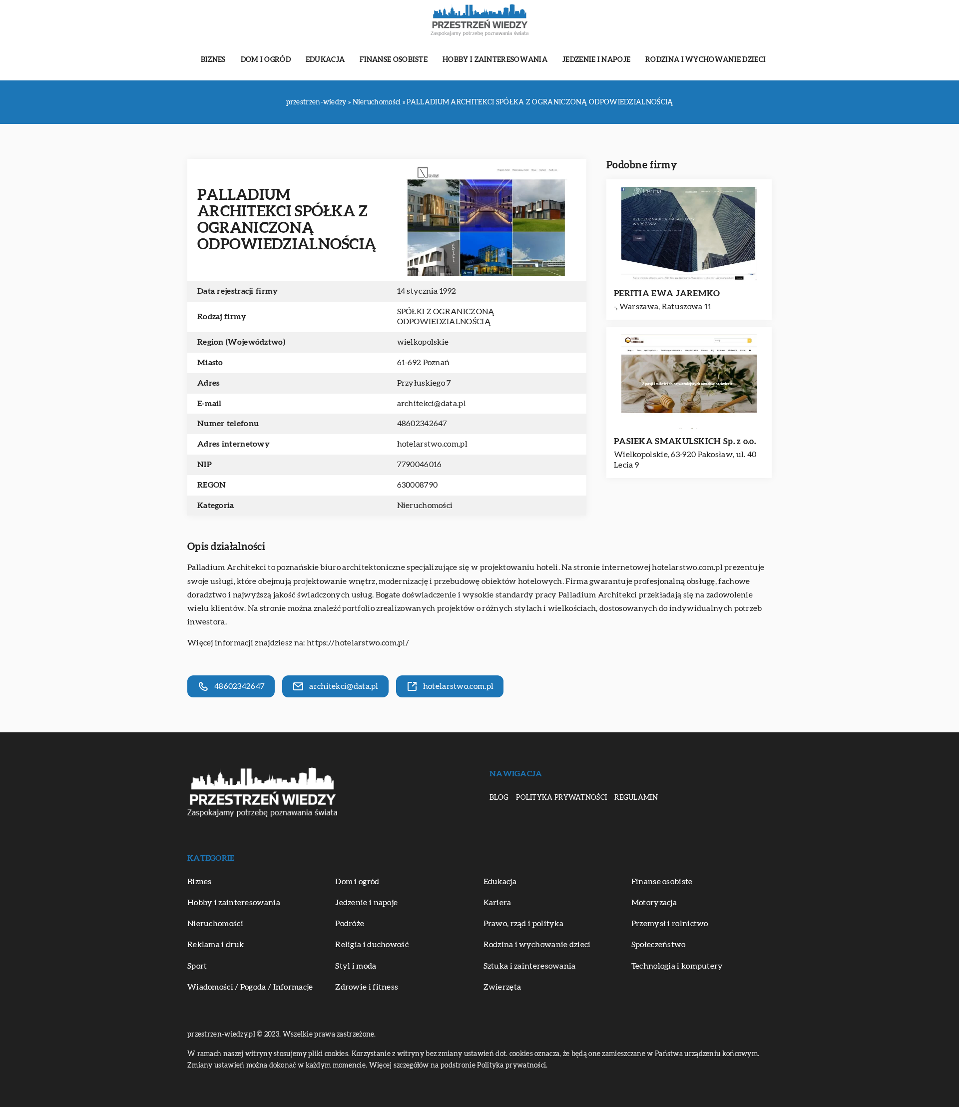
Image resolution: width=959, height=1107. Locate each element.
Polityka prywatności (561, 797)
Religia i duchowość (372, 945)
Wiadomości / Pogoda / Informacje (250, 987)
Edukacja (325, 59)
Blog (498, 797)
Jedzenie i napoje (596, 59)
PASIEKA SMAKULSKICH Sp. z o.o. (685, 441)
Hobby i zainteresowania (495, 59)
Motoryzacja (654, 903)
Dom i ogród (266, 59)
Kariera (497, 903)
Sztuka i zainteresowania (529, 966)
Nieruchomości (425, 506)
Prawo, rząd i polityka (523, 924)
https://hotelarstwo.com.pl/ (358, 643)
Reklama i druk (215, 945)
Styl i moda (355, 966)
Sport (197, 966)
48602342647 (422, 424)
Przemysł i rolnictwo (669, 924)
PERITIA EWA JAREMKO (667, 293)
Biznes (213, 59)
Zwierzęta (502, 987)
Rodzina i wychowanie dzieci (705, 59)
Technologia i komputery (677, 966)
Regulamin (636, 797)
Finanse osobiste (394, 59)
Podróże (349, 924)
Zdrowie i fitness (366, 987)
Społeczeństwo (658, 945)
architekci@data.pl (431, 404)
